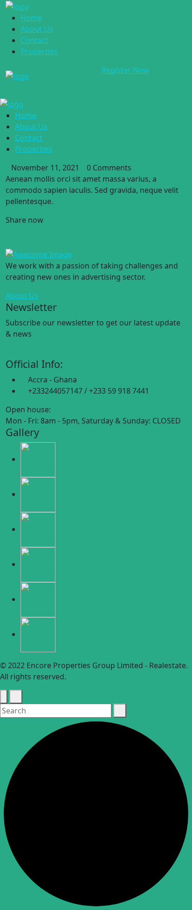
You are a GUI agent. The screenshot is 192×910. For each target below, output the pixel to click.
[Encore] (17, 5)
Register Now (125, 70)
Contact (34, 40)
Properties (39, 51)
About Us (37, 29)
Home (31, 18)
